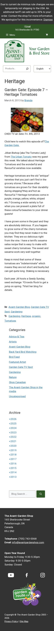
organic (36, 316)
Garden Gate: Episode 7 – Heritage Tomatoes (26, 92)
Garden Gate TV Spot (21, 367)
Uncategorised (17, 396)
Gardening (16, 311)
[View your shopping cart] (46, 35)
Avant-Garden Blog (19, 306)
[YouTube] (11, 575)
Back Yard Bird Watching (22, 351)
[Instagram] (43, 575)
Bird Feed (14, 356)
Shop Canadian (17, 382)
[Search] (27, 68)
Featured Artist (17, 361)
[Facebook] (27, 575)
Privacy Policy (11, 621)
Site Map (24, 621)
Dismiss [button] (48, 19)
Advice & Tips (16, 336)
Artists (13, 341)
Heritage (26, 316)
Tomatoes (10, 320)
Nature (12, 377)
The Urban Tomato (21, 156)
